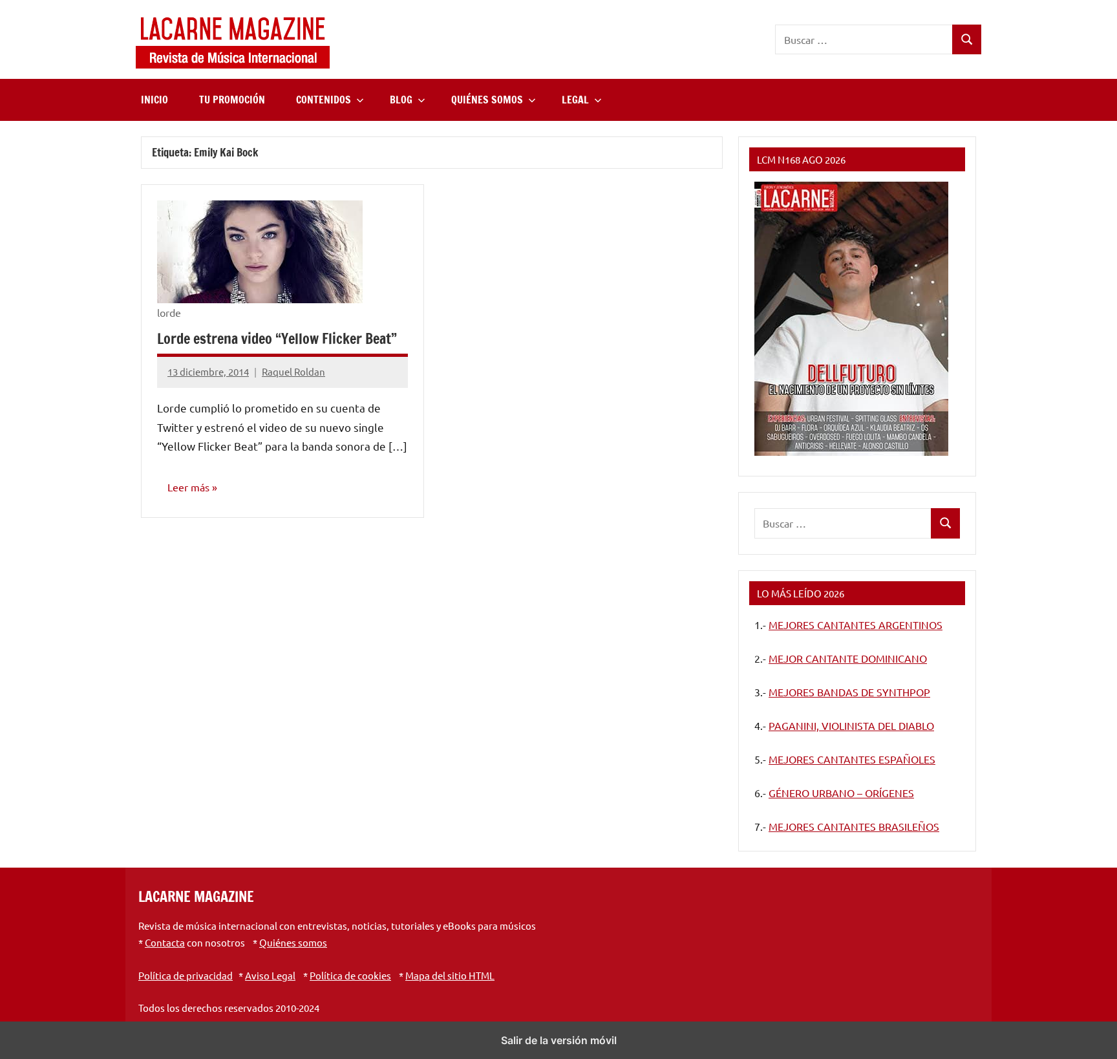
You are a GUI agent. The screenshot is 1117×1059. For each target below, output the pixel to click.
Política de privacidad (185, 975)
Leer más (188, 486)
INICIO (154, 99)
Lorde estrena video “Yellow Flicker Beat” (277, 338)
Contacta (165, 942)
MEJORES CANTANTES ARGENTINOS (855, 624)
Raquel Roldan (293, 371)
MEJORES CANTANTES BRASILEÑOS (854, 826)
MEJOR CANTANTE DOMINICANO (848, 658)
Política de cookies (350, 975)
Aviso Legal (270, 975)
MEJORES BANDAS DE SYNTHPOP (849, 691)
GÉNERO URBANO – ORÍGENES (841, 792)
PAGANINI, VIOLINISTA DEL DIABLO (851, 725)
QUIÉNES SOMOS (487, 99)
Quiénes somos (293, 942)
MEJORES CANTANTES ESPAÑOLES (852, 759)
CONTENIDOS (323, 99)
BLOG (401, 99)
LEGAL (575, 99)
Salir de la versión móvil (559, 1040)
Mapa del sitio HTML (450, 975)
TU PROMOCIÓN (232, 99)
